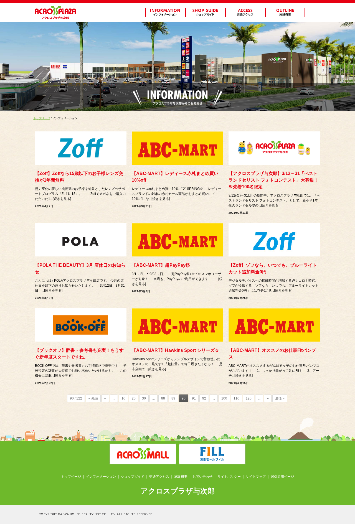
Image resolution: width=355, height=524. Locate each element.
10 (123, 398)
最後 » (280, 398)
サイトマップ (256, 477)
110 (236, 398)
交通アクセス (159, 477)
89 (173, 398)
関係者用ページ (282, 477)
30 (144, 398)
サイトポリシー (229, 477)
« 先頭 (93, 398)
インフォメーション (101, 477)
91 (194, 398)
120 (249, 398)
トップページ (41, 118)
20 (134, 398)
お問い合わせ (202, 477)
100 (224, 398)
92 (204, 398)
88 (163, 398)
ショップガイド (132, 477)
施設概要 (180, 477)
